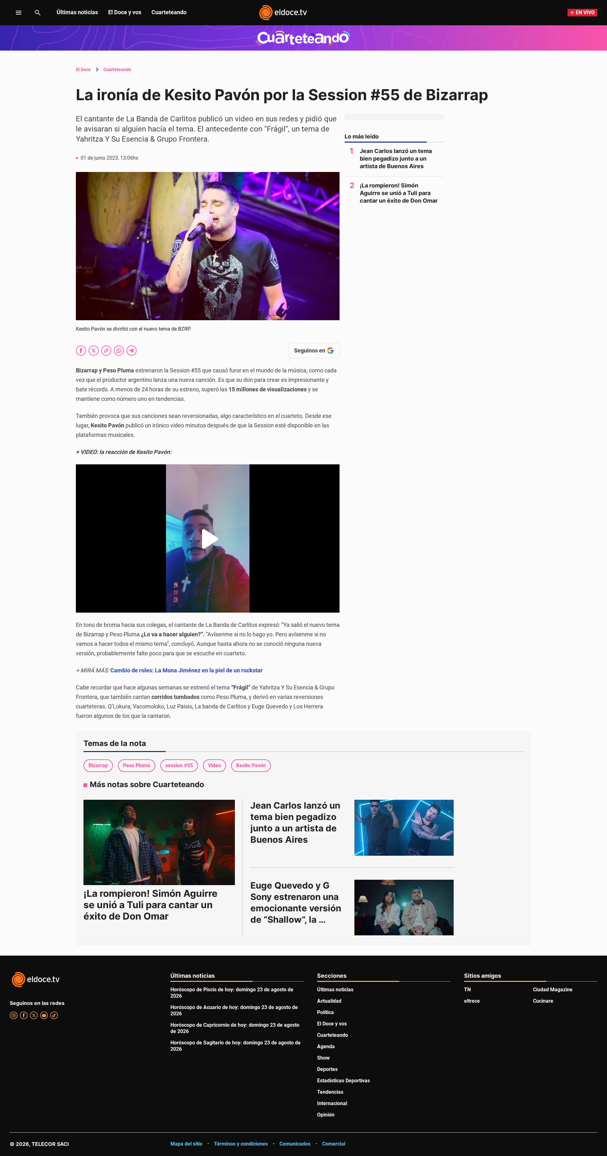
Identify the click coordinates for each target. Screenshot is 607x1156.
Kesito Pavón (251, 765)
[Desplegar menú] (14, 12)
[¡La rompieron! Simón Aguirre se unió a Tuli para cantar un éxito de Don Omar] (159, 842)
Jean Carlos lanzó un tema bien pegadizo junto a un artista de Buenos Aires (396, 158)
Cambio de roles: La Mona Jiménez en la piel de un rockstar (186, 670)
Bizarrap (98, 765)
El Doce (83, 69)
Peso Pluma (136, 765)
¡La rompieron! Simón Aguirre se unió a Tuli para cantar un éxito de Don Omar (399, 193)
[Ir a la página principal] (283, 12)
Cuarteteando (169, 12)
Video (214, 765)
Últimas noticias (77, 12)
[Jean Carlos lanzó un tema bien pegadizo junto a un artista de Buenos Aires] (404, 827)
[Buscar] (37, 13)
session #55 (179, 765)
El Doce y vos (124, 12)
